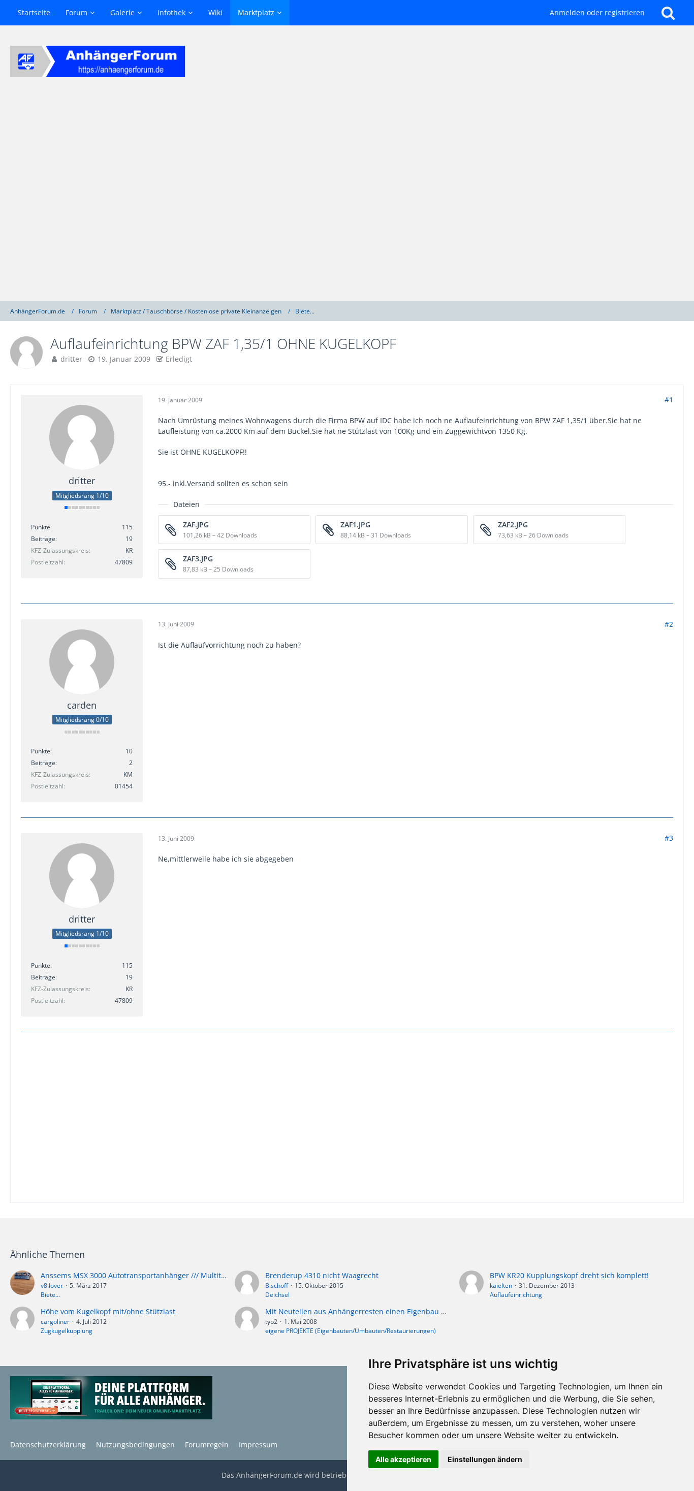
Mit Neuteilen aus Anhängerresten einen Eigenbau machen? (368, 1311)
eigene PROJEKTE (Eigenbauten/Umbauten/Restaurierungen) (350, 1330)
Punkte (40, 527)
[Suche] (668, 12)
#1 (669, 399)
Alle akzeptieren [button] (403, 1459)
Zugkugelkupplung (66, 1330)
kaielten (501, 1285)
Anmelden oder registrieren (597, 12)
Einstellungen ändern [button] (485, 1459)
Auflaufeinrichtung (516, 1294)
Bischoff (276, 1285)
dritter (71, 359)
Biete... (50, 1294)
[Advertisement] (347, 199)
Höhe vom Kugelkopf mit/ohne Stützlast (108, 1311)
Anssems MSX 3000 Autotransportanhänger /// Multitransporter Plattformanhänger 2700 (191, 1275)
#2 (669, 624)
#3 (669, 838)
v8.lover (52, 1285)
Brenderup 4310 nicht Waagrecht (321, 1275)
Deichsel (277, 1294)
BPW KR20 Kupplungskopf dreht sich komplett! (569, 1275)
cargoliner (55, 1321)
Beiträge (43, 538)
